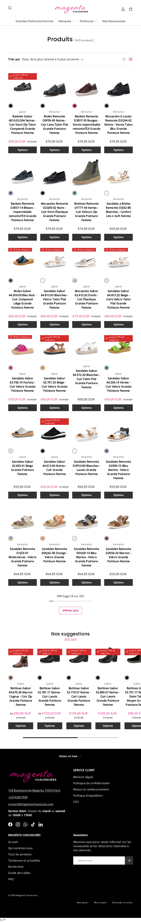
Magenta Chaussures (27, 895)
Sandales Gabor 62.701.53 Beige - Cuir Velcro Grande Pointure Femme (54, 384)
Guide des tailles (19, 873)
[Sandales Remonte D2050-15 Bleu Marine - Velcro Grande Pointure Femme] (118, 430)
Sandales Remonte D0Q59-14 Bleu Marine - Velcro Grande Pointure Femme (86, 557)
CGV (76, 802)
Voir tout (70, 639)
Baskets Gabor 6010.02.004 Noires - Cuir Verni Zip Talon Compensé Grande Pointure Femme (22, 124)
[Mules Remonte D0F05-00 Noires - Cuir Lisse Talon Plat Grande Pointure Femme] (54, 85)
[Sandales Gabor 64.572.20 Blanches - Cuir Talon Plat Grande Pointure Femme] (86, 347)
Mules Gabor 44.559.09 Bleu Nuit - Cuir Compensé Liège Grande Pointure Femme (22, 299)
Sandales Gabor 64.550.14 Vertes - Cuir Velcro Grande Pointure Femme (118, 384)
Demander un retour (122, 902)
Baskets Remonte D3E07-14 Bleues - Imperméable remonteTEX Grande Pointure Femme (22, 212)
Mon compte (100, 902)
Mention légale (83, 777)
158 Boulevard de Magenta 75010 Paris (34, 790)
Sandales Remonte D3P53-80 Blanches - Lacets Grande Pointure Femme (86, 468)
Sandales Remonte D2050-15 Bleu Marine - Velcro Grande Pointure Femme (118, 470)
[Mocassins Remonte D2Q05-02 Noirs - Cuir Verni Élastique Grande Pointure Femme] (54, 172)
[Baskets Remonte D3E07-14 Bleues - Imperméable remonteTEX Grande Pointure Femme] (22, 172)
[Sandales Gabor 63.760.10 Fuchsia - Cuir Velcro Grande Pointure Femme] (22, 347)
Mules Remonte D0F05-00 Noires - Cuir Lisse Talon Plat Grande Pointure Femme (54, 124)
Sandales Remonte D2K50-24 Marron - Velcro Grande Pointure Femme (118, 555)
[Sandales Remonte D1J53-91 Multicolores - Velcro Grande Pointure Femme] (22, 518)
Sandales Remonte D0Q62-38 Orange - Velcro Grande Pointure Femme (54, 555)
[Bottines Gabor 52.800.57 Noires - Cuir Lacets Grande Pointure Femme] (107, 659)
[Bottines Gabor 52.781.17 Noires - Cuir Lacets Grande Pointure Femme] (49, 659)
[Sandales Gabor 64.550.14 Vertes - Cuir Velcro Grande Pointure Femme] (118, 347)
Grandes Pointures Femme (34, 21)
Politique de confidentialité (91, 783)
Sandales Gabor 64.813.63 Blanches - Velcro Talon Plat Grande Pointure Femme (54, 299)
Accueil (13, 842)
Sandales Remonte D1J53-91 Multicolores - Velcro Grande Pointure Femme (23, 557)
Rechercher (16, 867)
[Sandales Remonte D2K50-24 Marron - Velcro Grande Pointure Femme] (118, 518)
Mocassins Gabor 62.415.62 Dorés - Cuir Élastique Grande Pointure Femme (86, 299)
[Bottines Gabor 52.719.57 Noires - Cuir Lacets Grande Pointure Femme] (78, 659)
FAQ (11, 879)
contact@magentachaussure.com (30, 804)
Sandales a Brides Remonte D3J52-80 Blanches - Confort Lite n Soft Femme (118, 210)
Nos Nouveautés (113, 21)
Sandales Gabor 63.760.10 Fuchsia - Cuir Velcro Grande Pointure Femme (22, 384)
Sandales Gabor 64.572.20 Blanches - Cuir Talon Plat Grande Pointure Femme (86, 379)
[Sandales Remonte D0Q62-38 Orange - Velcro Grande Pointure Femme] (54, 518)
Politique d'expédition (88, 795)
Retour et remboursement (91, 789)
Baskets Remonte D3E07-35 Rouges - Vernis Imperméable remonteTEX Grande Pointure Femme (86, 124)
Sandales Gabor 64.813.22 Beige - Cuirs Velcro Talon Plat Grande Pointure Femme (118, 299)
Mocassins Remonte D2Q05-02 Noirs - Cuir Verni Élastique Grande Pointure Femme (54, 212)
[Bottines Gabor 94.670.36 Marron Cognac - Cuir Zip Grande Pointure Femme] (20, 659)
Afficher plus (70, 610)
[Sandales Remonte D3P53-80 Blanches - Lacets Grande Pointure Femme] (86, 430)
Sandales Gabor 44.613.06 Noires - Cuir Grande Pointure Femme (54, 468)
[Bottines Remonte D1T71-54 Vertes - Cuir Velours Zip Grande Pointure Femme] (86, 172)
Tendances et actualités (24, 860)
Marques (65, 21)
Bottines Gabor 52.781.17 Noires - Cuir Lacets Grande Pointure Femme (50, 696)
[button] (130, 9)
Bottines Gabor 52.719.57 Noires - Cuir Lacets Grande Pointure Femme (79, 696)
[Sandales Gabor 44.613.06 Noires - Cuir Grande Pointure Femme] (54, 430)
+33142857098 (18, 797)
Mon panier (82, 902)
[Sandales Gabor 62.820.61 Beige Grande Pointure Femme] (22, 430)
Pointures (87, 21)
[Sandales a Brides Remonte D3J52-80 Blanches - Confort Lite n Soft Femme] (118, 172)
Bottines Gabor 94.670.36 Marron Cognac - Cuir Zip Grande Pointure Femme (20, 696)
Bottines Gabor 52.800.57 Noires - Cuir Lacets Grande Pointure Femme (108, 696)
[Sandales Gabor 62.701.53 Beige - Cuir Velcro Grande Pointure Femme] (54, 347)
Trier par (14, 59)
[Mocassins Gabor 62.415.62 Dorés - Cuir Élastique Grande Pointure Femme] (86, 260)
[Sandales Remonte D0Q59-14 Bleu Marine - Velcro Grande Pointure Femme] (86, 518)
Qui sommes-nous (20, 848)
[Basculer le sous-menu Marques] (73, 21)
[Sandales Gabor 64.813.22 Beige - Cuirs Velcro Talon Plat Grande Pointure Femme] (118, 260)
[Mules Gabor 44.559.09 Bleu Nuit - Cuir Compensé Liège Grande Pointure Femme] (22, 260)
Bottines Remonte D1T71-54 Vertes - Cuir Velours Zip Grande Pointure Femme (86, 212)
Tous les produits (20, 854)
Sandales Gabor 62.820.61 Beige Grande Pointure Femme (22, 468)
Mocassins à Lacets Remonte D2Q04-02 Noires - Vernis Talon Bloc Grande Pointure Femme (118, 124)
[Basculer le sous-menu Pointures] (96, 21)
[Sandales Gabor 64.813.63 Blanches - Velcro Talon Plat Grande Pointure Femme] (54, 260)
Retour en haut (68, 756)
